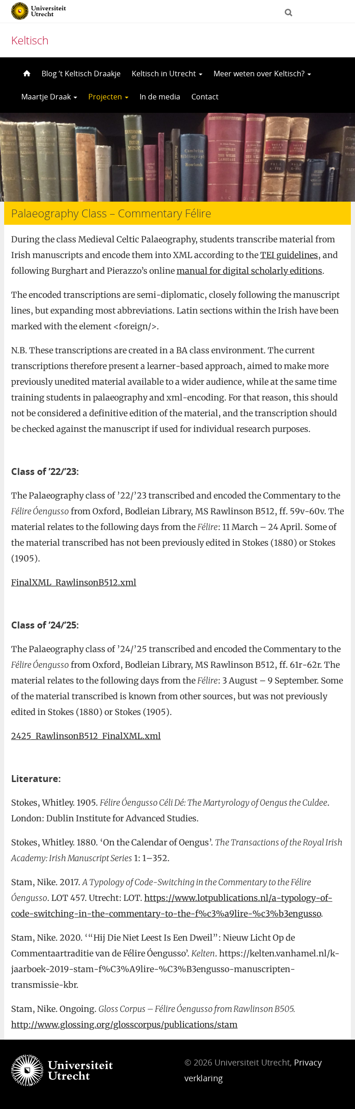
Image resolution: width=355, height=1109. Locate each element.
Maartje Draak (47, 97)
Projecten (106, 97)
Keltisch (30, 40)
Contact (205, 97)
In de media (160, 97)
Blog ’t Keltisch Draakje (81, 73)
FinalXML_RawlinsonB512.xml (73, 582)
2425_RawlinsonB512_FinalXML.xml (86, 736)
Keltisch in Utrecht (165, 73)
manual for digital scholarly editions (249, 270)
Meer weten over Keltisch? (260, 73)
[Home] (26, 73)
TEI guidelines (289, 255)
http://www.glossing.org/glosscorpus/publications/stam (124, 1024)
